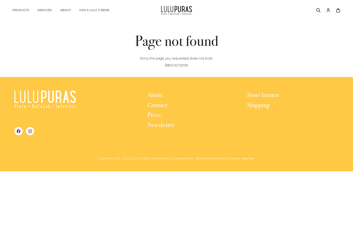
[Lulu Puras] (176, 10)
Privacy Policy (161, 158)
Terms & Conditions (210, 158)
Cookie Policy (183, 158)
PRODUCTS (20, 10)
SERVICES (45, 10)
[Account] (328, 10)
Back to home (176, 65)
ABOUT (65, 10)
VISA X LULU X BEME (94, 10)
